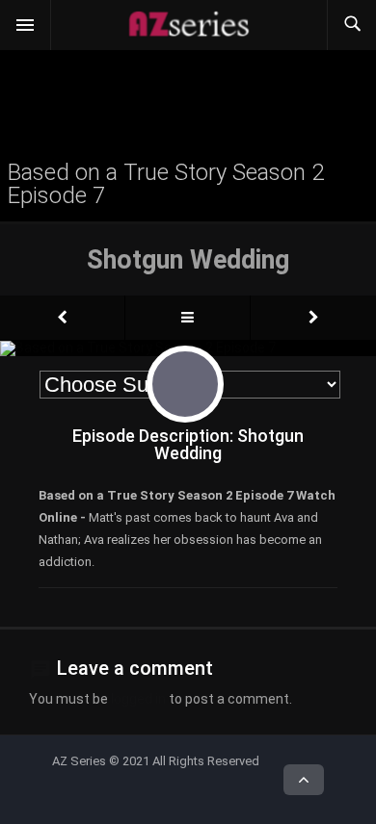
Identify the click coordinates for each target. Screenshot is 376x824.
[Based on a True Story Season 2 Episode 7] (62, 318)
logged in (138, 699)
